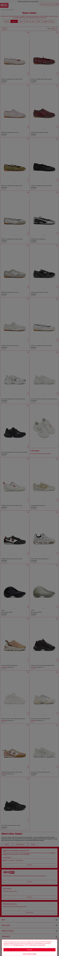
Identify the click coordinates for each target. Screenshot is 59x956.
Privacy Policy (33, 944)
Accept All (29, 949)
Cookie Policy (42, 944)
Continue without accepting (29, 953)
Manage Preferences (19, 944)
